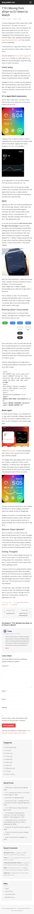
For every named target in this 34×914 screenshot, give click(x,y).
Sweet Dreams (10, 451)
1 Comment (14, 604)
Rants (7, 765)
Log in (7, 888)
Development (10, 747)
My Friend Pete (10, 798)
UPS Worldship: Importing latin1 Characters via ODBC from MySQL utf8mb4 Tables (14, 815)
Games (8, 762)
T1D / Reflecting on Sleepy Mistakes (16, 808)
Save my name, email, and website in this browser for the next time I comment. (14, 719)
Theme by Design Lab (17, 910)
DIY (7, 750)
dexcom (26, 602)
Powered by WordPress (24, 908)
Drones (8, 756)
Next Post (23, 612)
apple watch (20, 602)
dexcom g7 (5, 604)
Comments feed (10, 894)
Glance (9, 25)
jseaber (15, 19)
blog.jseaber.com (8, 2)
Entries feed (9, 891)
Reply (7, 648)
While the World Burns (12, 837)
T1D (10, 602)
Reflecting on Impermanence (14, 787)
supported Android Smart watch (12, 40)
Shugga (19, 414)
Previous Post (10, 611)
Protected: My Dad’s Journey (14, 832)
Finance (8, 759)
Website (4, 707)
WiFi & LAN (9, 774)
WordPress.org (10, 897)
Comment (5, 666)
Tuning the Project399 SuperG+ (15, 827)
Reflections (9, 768)
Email (4, 699)
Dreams (8, 753)
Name (4, 691)
